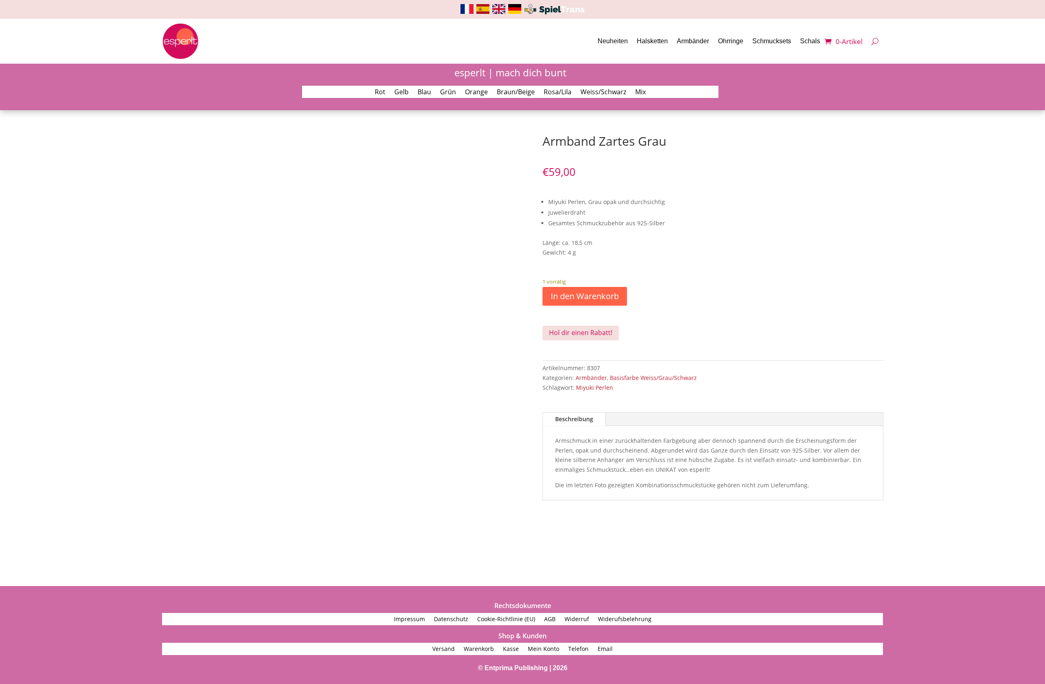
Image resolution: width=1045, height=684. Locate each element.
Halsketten (652, 41)
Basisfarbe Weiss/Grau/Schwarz (653, 378)
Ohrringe (730, 41)
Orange (476, 92)
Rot (380, 92)
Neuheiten (613, 41)
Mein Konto (543, 649)
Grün (448, 92)
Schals (810, 41)
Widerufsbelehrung (624, 619)
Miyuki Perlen (594, 387)
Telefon (578, 649)
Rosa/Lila (557, 92)
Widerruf (577, 619)
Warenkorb (479, 649)
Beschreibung (574, 419)
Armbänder (693, 41)
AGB (550, 619)
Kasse (511, 649)
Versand (443, 649)
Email (605, 649)
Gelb (401, 92)
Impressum (409, 619)
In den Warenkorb (585, 296)
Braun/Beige (516, 92)
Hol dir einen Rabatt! (580, 332)
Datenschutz (451, 619)
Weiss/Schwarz (603, 92)
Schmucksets (771, 41)
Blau (424, 92)
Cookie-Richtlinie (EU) (506, 619)
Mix (640, 92)
